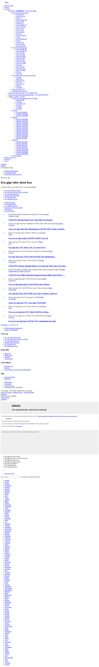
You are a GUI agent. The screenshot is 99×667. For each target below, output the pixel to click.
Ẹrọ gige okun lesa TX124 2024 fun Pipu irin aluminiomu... (32, 257)
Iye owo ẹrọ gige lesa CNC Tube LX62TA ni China (29, 312)
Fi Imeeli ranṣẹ (5, 398)
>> (9, 325)
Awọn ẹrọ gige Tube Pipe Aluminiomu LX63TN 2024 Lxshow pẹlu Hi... (37, 229)
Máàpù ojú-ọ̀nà (17, 392)
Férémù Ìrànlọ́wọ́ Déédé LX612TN (19, 271)
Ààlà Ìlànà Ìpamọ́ (29, 392)
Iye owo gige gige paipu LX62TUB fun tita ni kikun (29, 284)
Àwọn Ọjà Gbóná (6, 392)
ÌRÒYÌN (7, 379)
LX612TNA (12, 262)
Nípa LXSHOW (10, 377)
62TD (10, 234)
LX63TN (11, 225)
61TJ (10, 244)
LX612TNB (12, 290)
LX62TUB (12, 280)
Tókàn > (5, 325)
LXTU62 (11, 317)
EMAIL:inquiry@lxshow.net (13, 328)
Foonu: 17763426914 (11, 330)
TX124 (11, 253)
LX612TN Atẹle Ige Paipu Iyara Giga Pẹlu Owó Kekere (31, 220)
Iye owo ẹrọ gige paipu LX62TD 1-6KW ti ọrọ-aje (28, 238)
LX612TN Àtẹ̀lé (14, 216)
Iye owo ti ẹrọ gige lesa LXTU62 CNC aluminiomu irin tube (32, 321)
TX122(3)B (12, 299)
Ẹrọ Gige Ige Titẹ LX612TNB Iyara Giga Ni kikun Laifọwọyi (33, 294)
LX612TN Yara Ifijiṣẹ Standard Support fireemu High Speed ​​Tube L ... (37, 275)
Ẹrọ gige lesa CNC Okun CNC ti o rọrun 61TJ (27, 247)
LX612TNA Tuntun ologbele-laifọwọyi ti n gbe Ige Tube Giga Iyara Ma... (38, 266)
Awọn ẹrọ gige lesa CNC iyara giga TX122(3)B (27, 303)
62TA (10, 308)
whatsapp (4, 399)
